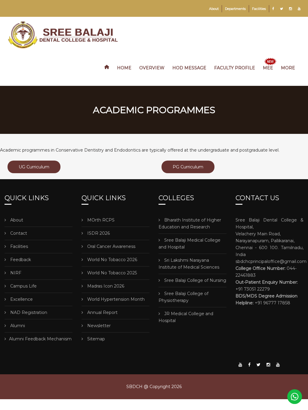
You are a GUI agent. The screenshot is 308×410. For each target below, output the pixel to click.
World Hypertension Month (115, 299)
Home (124, 68)
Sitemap (95, 339)
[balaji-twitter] (258, 364)
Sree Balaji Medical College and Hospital (189, 243)
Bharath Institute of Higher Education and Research (190, 223)
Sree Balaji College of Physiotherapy (183, 297)
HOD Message (189, 68)
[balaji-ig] (268, 364)
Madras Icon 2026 (105, 286)
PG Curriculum (188, 167)
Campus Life (23, 286)
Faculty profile (234, 68)
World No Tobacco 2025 (111, 273)
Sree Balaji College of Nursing (194, 280)
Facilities (259, 9)
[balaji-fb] (249, 364)
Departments (235, 9)
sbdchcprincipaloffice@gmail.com (271, 261)
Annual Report (102, 312)
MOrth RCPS (100, 220)
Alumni (17, 325)
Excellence (21, 299)
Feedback (20, 259)
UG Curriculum (34, 167)
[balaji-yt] (240, 364)
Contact (18, 233)
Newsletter (98, 325)
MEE (268, 68)
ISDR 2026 (98, 233)
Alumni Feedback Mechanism (40, 339)
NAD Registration (28, 312)
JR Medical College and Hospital (186, 317)
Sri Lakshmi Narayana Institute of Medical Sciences (189, 264)
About (214, 9)
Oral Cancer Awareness (110, 246)
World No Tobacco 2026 (111, 259)
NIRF (15, 273)
